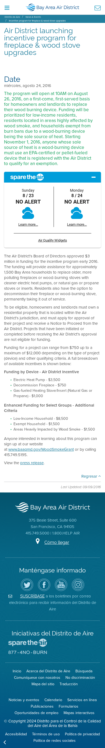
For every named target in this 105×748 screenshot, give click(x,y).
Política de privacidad (82, 734)
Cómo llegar (56, 542)
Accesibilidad (16, 734)
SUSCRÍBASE (32, 596)
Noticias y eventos (24, 700)
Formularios (68, 706)
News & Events (33, 17)
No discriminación (80, 677)
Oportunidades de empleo (36, 713)
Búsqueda (83, 671)
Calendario (53, 700)
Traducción (69, 684)
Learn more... (28, 224)
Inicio (17, 671)
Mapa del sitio (43, 684)
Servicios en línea (82, 700)
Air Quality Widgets (52, 240)
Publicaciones (42, 706)
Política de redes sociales (54, 740)
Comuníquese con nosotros (37, 677)
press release (32, 463)
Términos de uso (46, 734)
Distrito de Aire (12, 17)
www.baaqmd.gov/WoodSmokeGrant (41, 449)
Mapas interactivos (79, 713)
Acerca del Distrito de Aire (48, 671)
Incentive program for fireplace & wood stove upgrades (37, 21)
